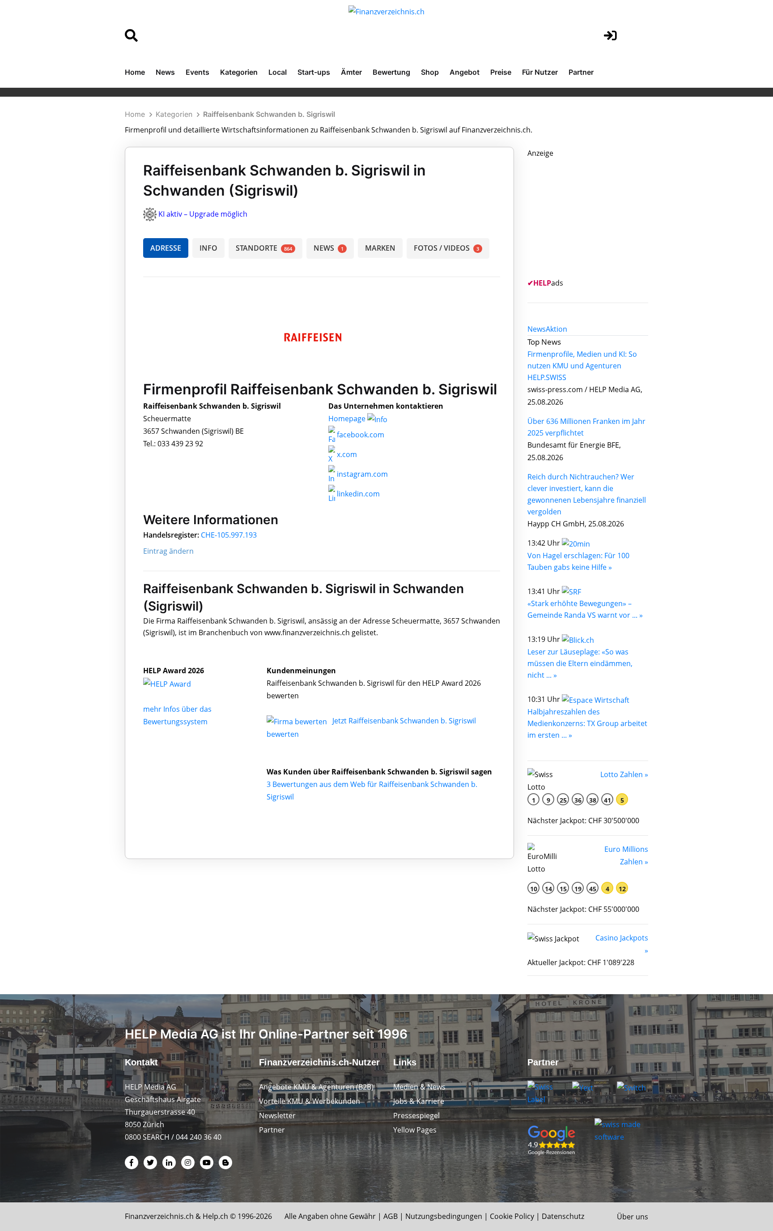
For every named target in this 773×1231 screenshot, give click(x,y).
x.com (346, 454)
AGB (390, 1216)
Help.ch (215, 1216)
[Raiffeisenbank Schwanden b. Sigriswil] (176, 683)
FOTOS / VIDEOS (446, 248)
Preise (500, 72)
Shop (430, 72)
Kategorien (239, 72)
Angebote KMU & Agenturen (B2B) (316, 1087)
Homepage (347, 418)
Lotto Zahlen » (624, 774)
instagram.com (361, 474)
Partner (581, 72)
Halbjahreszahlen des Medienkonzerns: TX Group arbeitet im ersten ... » (587, 723)
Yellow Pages (415, 1130)
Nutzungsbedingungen (443, 1216)
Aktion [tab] (556, 329)
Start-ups (313, 72)
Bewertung (391, 72)
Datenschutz (563, 1216)
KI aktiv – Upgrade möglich (202, 214)
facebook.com (359, 435)
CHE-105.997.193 (229, 535)
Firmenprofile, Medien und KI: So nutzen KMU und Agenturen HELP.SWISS (582, 365)
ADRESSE (165, 248)
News (165, 72)
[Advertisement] (594, 215)
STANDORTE (264, 248)
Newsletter (277, 1115)
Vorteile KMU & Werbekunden (309, 1101)
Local (277, 72)
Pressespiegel (416, 1115)
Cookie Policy (512, 1216)
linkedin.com (357, 494)
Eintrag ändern (168, 551)
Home (135, 72)
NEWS (329, 248)
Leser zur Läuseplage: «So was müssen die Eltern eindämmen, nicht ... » (580, 663)
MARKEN (380, 248)
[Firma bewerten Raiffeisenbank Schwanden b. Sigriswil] (298, 721)
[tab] (536, 329)
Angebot (465, 72)
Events (197, 72)
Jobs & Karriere (418, 1101)
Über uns (632, 1217)
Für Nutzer (540, 72)
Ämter (351, 72)
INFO (208, 248)
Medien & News (419, 1087)
